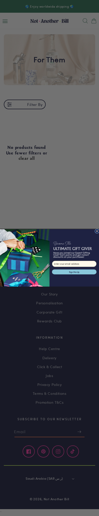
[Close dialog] (97, 231)
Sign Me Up (74, 272)
